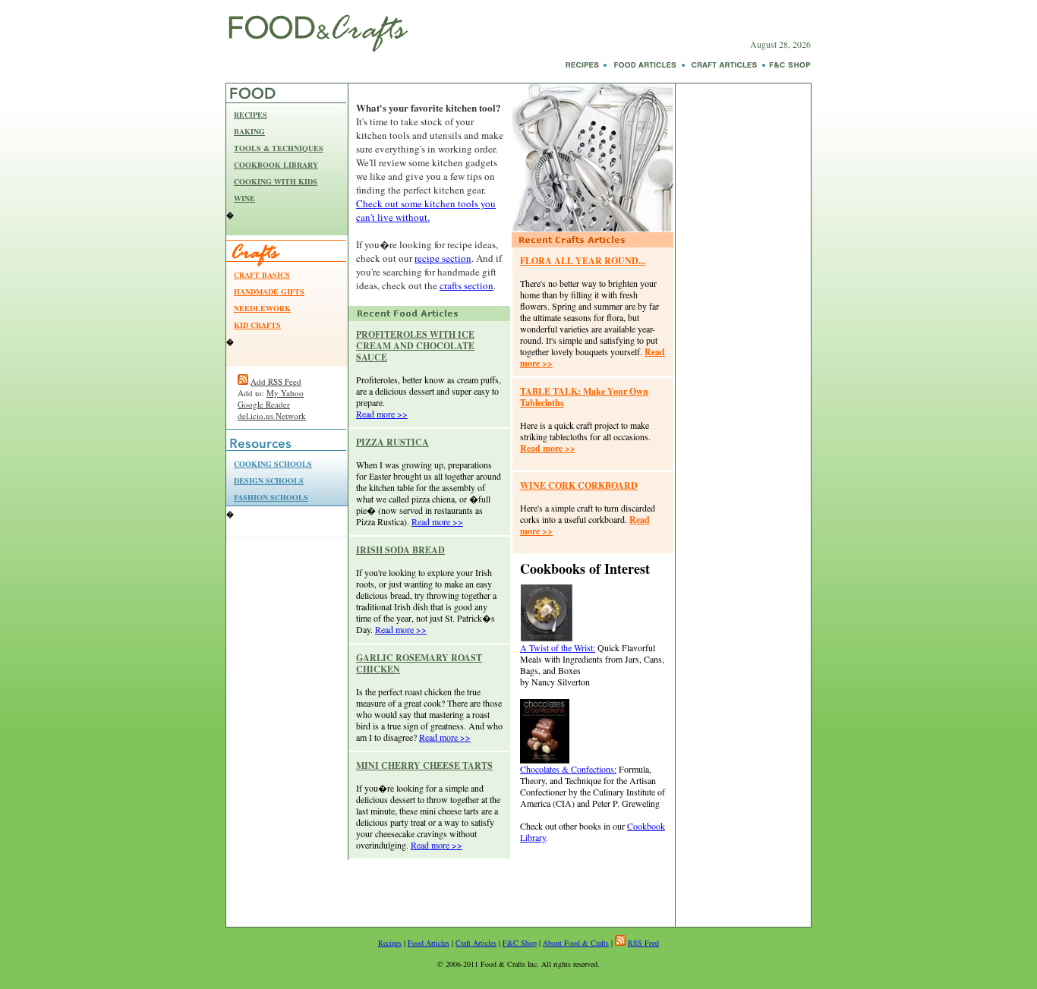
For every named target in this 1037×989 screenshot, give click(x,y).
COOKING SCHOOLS (273, 463)
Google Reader (264, 404)
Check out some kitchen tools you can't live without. (426, 210)
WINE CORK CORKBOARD (579, 485)
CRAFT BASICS (262, 274)
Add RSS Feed (276, 381)
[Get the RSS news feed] (243, 381)
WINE (244, 198)
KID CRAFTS (257, 325)
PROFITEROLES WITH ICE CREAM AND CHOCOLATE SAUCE (415, 346)
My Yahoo (285, 392)
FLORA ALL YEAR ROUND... (582, 260)
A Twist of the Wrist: (557, 647)
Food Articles (428, 942)
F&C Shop (520, 942)
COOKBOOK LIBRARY (276, 164)
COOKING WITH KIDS (275, 181)
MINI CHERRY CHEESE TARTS (424, 765)
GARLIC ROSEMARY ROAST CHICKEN (419, 663)
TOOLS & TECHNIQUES (278, 148)
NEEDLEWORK (262, 308)
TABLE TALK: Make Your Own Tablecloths (584, 397)
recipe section (442, 258)
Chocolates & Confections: (568, 769)
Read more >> (382, 414)
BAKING (249, 131)
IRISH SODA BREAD (400, 549)
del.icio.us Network (272, 415)
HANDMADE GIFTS (269, 291)
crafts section (466, 285)
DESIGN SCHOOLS (269, 480)
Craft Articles (475, 942)
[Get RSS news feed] (620, 942)
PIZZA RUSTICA (392, 442)
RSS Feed (643, 942)
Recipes (390, 942)
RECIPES (250, 114)
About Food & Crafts (576, 942)
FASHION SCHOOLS (271, 497)
